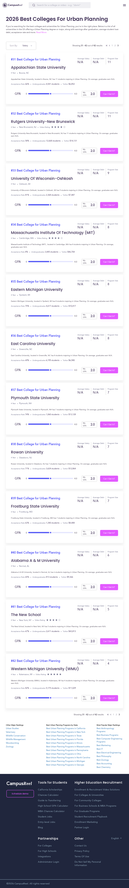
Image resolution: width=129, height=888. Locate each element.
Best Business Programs (107, 735)
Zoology (10, 747)
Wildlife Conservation (16, 736)
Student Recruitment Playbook (91, 817)
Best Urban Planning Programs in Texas (64, 736)
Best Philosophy (104, 756)
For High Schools (47, 851)
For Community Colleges (88, 800)
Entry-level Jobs (46, 822)
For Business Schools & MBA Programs (95, 806)
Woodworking (12, 743)
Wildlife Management (16, 739)
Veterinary (10, 732)
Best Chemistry (103, 767)
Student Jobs (45, 817)
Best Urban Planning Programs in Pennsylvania (67, 750)
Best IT (100, 749)
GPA (18, 93)
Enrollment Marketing (86, 822)
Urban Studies (12, 729)
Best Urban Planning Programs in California (65, 729)
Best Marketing (104, 746)
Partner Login (82, 827)
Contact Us (81, 846)
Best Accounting (104, 764)
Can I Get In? (109, 94)
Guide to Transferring (49, 800)
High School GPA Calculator (53, 806)
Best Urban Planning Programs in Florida (64, 739)
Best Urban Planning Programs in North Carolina (68, 758)
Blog (40, 827)
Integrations (44, 856)
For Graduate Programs (87, 811)
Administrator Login (48, 862)
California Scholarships (50, 790)
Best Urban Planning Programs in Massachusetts (68, 747)
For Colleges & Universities (89, 795)
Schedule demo (20, 793)
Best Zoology (103, 760)
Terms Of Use (82, 856)
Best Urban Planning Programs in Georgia (65, 765)
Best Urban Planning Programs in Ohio (63, 754)
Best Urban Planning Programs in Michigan (65, 761)
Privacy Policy (82, 851)
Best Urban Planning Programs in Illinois (64, 743)
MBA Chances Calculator (51, 811)
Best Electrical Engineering (109, 753)
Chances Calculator (48, 795)
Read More (41, 33)
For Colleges (45, 846)
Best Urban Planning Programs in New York (65, 732)
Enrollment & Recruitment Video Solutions (97, 790)
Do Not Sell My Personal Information (88, 864)
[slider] (50, 93)
